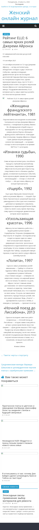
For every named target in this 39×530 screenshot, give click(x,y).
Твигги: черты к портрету (14, 355)
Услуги (6, 491)
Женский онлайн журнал (19, 15)
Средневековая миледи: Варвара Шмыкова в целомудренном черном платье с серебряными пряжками (18, 367)
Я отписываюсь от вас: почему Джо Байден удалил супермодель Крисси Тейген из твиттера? (19, 475)
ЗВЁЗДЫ (6, 34)
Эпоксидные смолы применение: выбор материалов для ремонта (17, 498)
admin (16, 49)
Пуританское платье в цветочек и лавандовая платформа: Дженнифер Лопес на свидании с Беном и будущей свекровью (19, 409)
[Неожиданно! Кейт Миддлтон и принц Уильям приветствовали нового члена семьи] (19, 421)
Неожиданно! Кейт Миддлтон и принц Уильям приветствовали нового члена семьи (17, 443)
